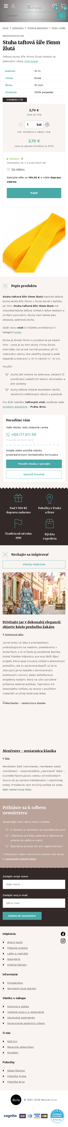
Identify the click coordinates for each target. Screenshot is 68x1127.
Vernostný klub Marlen (21, 988)
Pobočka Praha (16, 1076)
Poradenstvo (15, 982)
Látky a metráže (17, 953)
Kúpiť (34, 193)
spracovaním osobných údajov (21, 859)
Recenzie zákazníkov (20, 1047)
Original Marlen (17, 964)
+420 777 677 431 (23, 434)
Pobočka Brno (16, 1081)
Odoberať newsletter (22, 915)
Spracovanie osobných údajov (26, 1023)
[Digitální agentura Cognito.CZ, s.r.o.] (10, 1116)
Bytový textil (15, 942)
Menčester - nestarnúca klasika (29, 751)
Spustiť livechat (34, 474)
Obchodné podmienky (21, 1017)
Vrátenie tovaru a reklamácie (25, 1012)
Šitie (7, 758)
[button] (15, 159)
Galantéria (17, 28)
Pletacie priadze (17, 947)
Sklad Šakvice (16, 1070)
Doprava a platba (18, 1006)
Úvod (5, 28)
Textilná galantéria (37, 28)
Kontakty (12, 1052)
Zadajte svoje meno (15, 876)
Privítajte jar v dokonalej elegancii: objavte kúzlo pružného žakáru (32, 624)
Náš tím (12, 1041)
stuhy (17, 332)
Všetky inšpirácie (34, 564)
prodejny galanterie (15, 406)
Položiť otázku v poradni (34, 463)
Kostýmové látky (14, 634)
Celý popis (31, 61)
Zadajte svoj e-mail (15, 895)
